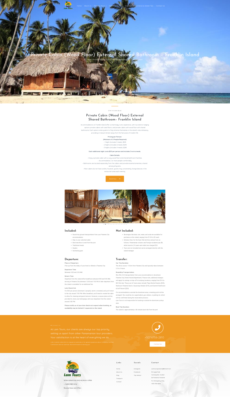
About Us (119, 372)
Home (79, 6)
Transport (119, 378)
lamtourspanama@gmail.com (161, 369)
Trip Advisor (137, 375)
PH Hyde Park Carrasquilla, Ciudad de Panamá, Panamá (158, 374)
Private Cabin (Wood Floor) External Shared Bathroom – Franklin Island (115, 54)
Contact (118, 382)
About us (87, 6)
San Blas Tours (115, 6)
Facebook (137, 372)
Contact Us (160, 6)
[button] (67, 206)
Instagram (137, 369)
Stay (117, 375)
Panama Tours (100, 6)
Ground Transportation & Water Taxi (139, 6)
